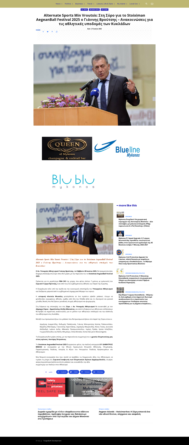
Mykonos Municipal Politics (135, 273)
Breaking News (94, 9)
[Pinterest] (52, 32)
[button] (146, 4)
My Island (104, 9)
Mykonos (129, 216)
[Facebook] (43, 32)
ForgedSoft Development (52, 441)
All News (84, 9)
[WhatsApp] (57, 32)
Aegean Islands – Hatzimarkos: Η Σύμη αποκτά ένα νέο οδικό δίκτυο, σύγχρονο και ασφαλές (124, 412)
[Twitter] (48, 32)
